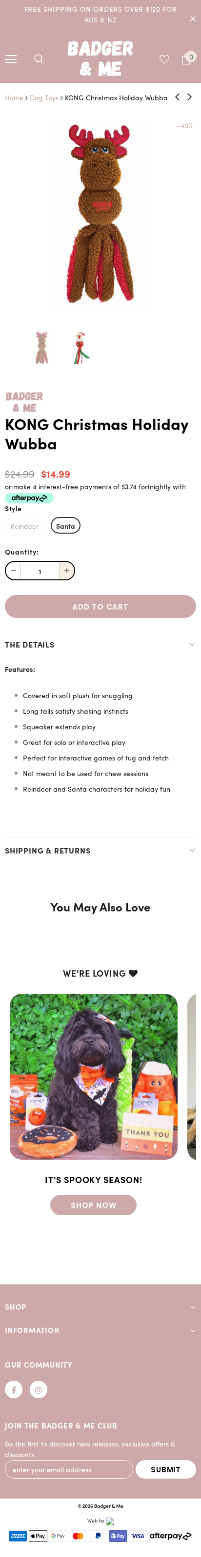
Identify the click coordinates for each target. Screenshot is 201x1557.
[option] (100, 215)
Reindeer (24, 526)
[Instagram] (38, 1389)
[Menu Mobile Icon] (11, 59)
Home (14, 97)
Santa (65, 526)
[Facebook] (13, 1389)
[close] (193, 18)
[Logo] (100, 58)
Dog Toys (44, 97)
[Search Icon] (39, 59)
